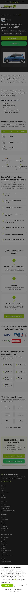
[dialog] (14, 296)
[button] (14, 589)
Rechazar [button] (20, 585)
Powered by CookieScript (14, 591)
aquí (15, 579)
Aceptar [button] (7, 585)
